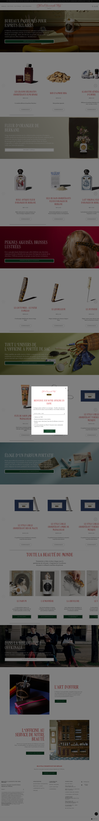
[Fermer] (65, 388)
